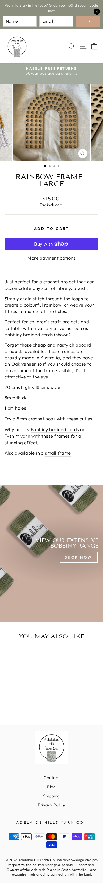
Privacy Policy (51, 805)
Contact (52, 777)
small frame (58, 453)
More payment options (51, 258)
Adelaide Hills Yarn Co (50, 822)
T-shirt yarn (17, 436)
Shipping (51, 796)
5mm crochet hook (36, 418)
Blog (51, 786)
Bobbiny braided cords (55, 429)
